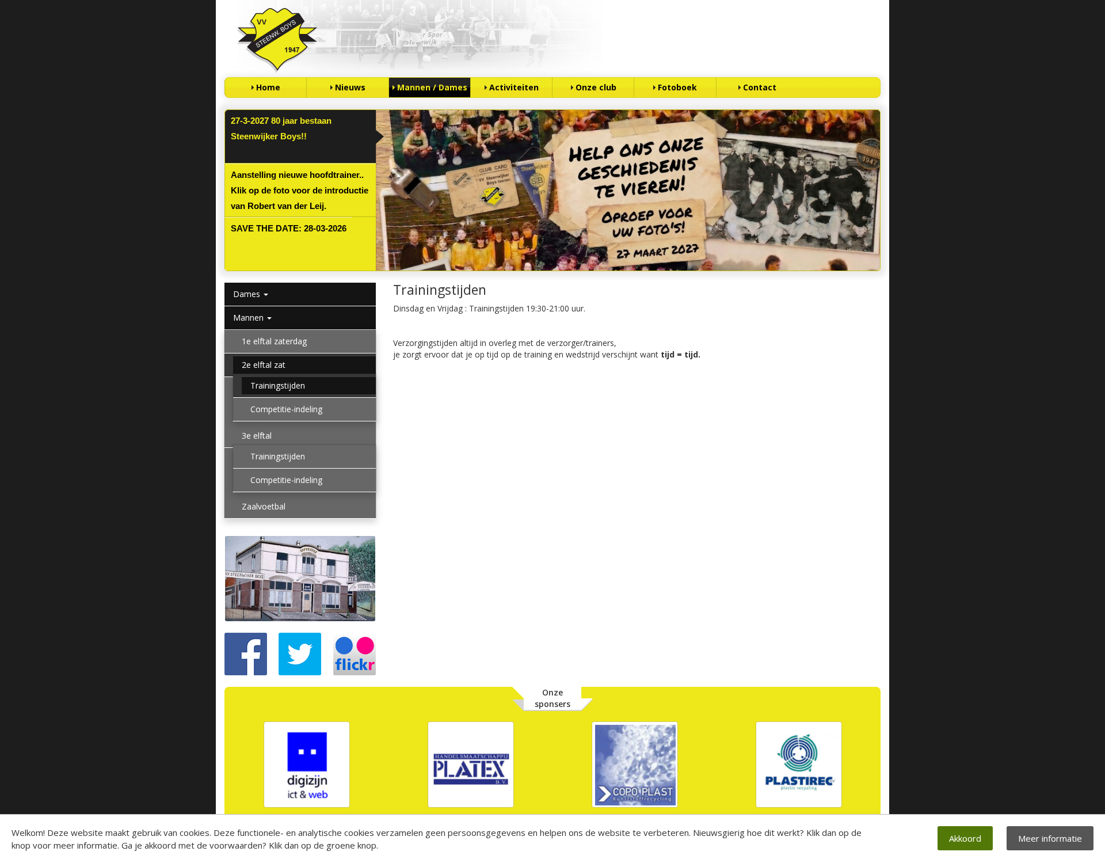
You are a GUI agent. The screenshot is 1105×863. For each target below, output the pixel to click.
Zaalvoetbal (263, 506)
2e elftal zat (263, 364)
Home (268, 87)
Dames (247, 293)
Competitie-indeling (286, 409)
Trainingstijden (277, 385)
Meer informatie (1050, 838)
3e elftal (257, 435)
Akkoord (965, 838)
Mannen (249, 317)
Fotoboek (677, 87)
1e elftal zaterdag (274, 341)
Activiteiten (514, 87)
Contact (759, 87)
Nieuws (350, 87)
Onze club (596, 87)
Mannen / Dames (432, 87)
